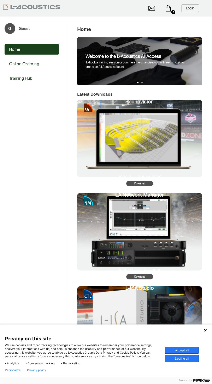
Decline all (182, 358)
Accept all (182, 350)
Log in (190, 8)
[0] (168, 8)
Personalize (12, 370)
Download (139, 183)
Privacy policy (36, 370)
